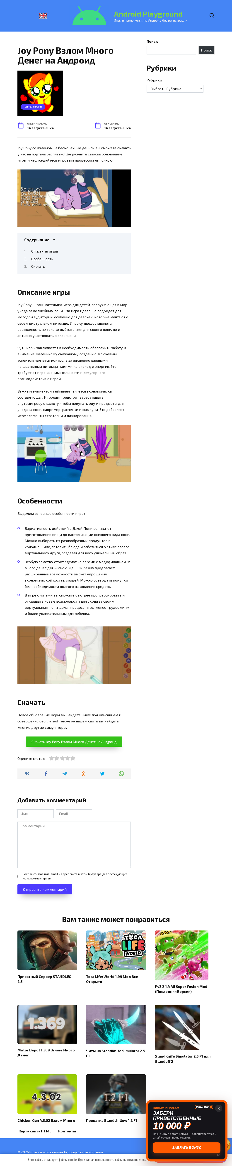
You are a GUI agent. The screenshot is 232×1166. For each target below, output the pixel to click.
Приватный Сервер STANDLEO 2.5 (44, 978)
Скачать (38, 266)
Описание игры (44, 251)
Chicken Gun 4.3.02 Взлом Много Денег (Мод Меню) (46, 1122)
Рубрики (154, 80)
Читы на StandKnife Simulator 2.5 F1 (115, 1053)
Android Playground (148, 13)
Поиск (152, 41)
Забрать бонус (186, 1147)
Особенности (42, 259)
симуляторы (55, 727)
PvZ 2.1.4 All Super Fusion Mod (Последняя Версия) (181, 989)
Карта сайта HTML (35, 1131)
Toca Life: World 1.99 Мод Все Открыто (112, 978)
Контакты (67, 1131)
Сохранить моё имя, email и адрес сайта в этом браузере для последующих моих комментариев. (75, 876)
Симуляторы (33, 106)
